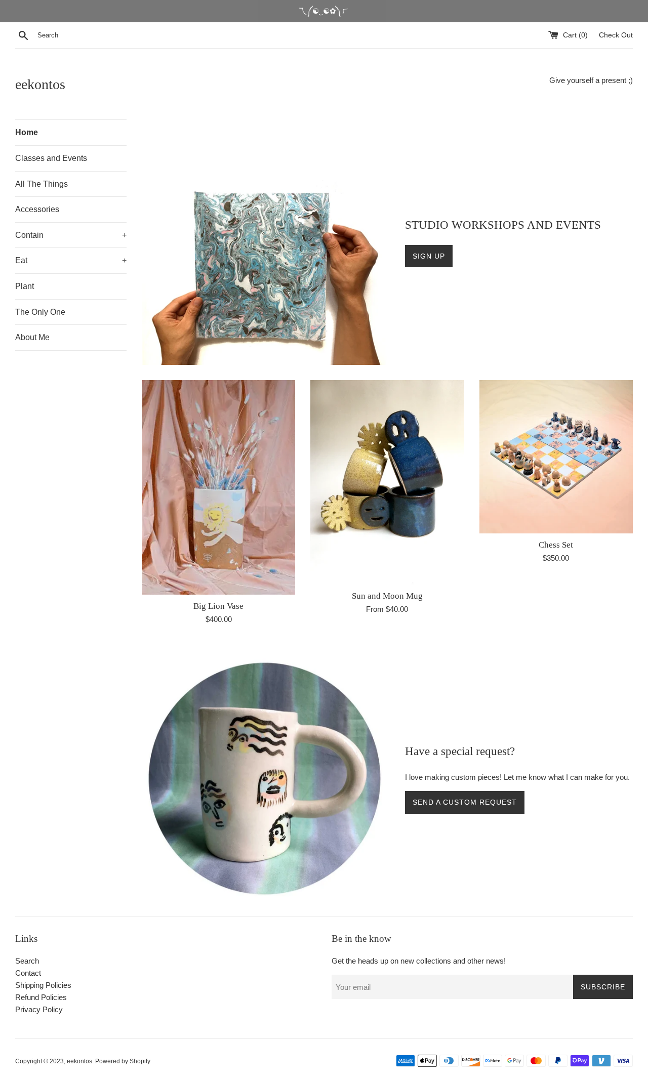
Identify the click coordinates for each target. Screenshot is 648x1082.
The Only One (40, 312)
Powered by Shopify (122, 1061)
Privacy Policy (39, 1009)
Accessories (37, 209)
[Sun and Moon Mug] (387, 482)
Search (27, 960)
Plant (24, 286)
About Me (32, 337)
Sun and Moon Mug (387, 596)
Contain (71, 235)
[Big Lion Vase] (218, 487)
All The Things (41, 184)
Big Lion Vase (218, 606)
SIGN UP (429, 256)
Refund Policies (41, 997)
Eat (71, 260)
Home (26, 132)
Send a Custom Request (465, 802)
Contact (28, 973)
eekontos (40, 84)
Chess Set (556, 545)
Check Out (616, 35)
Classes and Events (51, 158)
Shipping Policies (43, 985)
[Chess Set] (556, 456)
